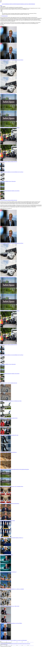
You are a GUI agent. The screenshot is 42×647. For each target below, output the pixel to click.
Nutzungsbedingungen (12, 643)
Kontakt (6, 643)
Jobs (7, 643)
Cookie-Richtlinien (27, 643)
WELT (1, 5)
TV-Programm (2, 643)
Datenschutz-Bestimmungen (20, 643)
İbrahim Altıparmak (5, 15)
